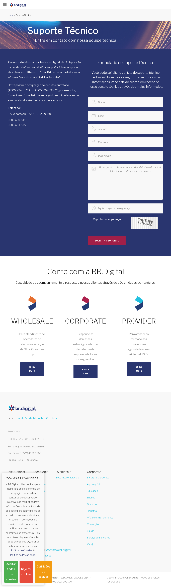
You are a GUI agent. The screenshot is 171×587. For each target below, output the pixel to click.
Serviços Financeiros (98, 537)
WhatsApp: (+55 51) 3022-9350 (31, 114)
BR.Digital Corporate (98, 477)
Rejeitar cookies (26, 571)
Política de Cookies (22, 550)
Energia (91, 497)
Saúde (90, 530)
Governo (92, 504)
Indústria (92, 510)
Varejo (90, 544)
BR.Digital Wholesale (67, 477)
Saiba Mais (32, 369)
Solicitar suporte (107, 240)
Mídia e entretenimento (100, 517)
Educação (92, 490)
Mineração (93, 524)
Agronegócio (94, 484)
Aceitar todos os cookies (11, 571)
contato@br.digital (26, 418)
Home (10, 15)
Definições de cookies (43, 571)
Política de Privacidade (22, 554)
